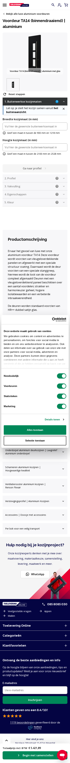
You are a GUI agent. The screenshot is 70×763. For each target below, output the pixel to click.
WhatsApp (37, 574)
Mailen (11, 615)
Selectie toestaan (35, 440)
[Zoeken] (53, 5)
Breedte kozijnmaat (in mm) (20, 119)
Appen (47, 611)
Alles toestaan (35, 430)
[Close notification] (64, 109)
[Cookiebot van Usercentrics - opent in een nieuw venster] (52, 319)
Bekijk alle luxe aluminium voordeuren (28, 14)
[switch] (61, 386)
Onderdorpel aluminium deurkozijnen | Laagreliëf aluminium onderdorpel (31, 452)
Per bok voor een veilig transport (22, 528)
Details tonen (52, 419)
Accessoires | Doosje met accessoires (25, 514)
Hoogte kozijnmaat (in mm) (20, 140)
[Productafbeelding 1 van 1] (13, 84)
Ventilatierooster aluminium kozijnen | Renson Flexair (25, 486)
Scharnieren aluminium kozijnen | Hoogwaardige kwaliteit (23, 469)
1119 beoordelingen (22, 722)
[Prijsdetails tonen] (6, 740)
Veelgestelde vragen (19, 611)
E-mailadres (10, 683)
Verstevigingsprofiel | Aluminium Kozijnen (27, 501)
